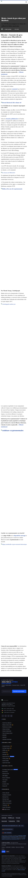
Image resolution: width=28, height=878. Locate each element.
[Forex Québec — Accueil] (14, 700)
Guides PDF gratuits (6, 807)
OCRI (10, 708)
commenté (15, 89)
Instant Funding (5, 760)
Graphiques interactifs (6, 794)
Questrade (5, 754)
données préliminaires (12, 118)
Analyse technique (6, 729)
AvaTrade (4, 817)
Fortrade (4, 752)
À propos (3, 847)
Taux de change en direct (7, 733)
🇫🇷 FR (3, 851)
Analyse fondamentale (6, 731)
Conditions (13, 847)
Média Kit (22, 847)
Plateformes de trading (6, 726)
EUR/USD (4, 735)
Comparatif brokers (6, 746)
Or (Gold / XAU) (5, 783)
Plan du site (18, 847)
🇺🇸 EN (8, 851)
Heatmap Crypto (5, 798)
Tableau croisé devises (6, 803)
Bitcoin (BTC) (5, 771)
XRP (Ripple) (5, 775)
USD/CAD (4, 737)
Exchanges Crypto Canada (9, 769)
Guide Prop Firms (8, 756)
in (5, 715)
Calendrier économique (6, 739)
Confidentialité (8, 847)
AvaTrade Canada (6, 748)
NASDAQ (4, 781)
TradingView (5, 805)
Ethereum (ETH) (5, 773)
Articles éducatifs (5, 792)
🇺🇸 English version (6, 809)
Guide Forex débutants (6, 722)
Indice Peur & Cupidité (6, 801)
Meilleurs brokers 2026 (7, 724)
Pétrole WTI (4, 785)
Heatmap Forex (5, 796)
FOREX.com (5, 750)
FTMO (18, 821)
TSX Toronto (4, 779)
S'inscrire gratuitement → (19, 691)
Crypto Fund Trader (6, 762)
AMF (13, 708)
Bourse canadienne (6, 777)
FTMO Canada (6, 758)
